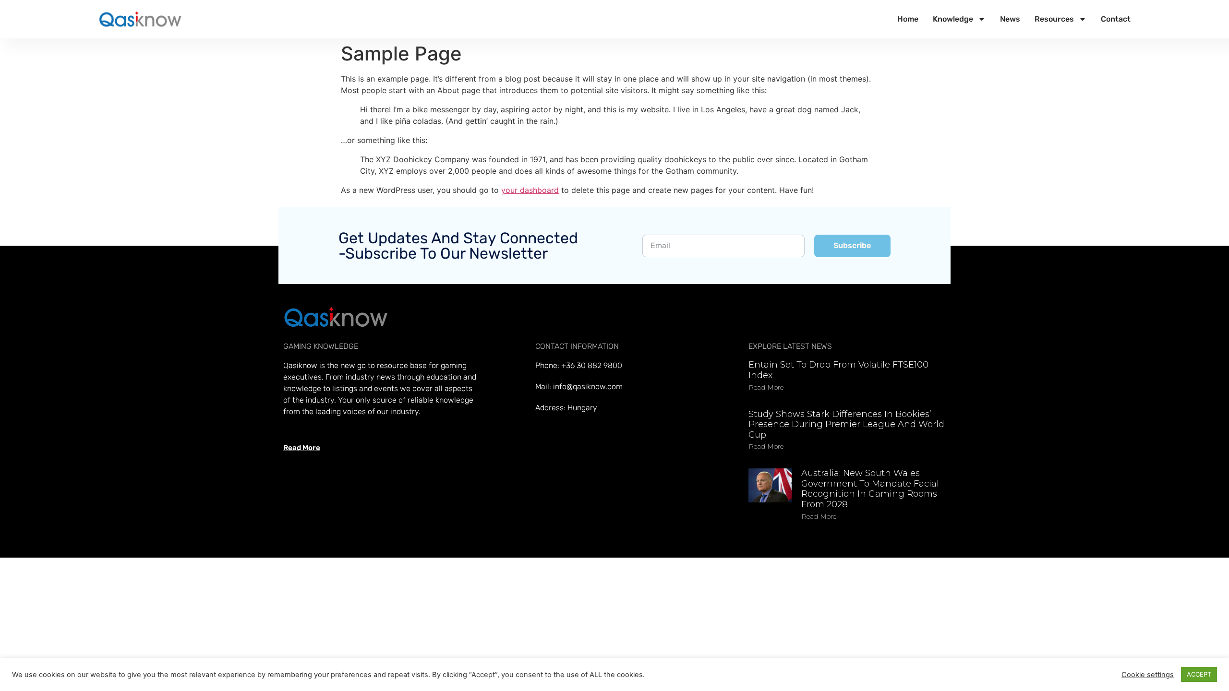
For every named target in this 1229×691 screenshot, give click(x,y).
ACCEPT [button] (1199, 674)
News (1010, 19)
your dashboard (530, 190)
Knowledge (953, 19)
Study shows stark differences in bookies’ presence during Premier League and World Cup (846, 424)
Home (907, 19)
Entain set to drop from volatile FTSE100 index (838, 370)
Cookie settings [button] (1147, 674)
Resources (1054, 19)
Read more (765, 387)
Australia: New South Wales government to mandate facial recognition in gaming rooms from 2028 (870, 489)
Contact (1116, 19)
